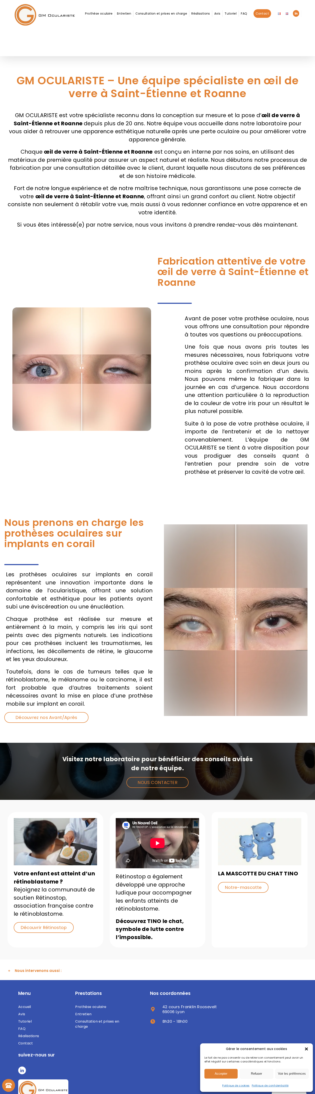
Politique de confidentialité (270, 1085)
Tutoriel (25, 1021)
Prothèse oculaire (90, 1006)
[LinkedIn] (22, 1070)
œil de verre (61, 152)
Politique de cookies (236, 1085)
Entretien (83, 1014)
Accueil (24, 1006)
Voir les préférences (292, 1073)
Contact (25, 1043)
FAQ (22, 1028)
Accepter (221, 1073)
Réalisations (28, 1035)
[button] (306, 1049)
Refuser (256, 1073)
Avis (21, 1014)
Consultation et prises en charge (97, 1024)
